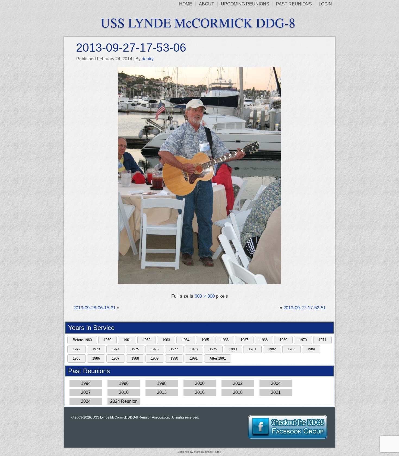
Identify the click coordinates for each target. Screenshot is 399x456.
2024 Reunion (124, 401)
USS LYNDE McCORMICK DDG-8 (198, 22)
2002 (238, 383)
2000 (200, 383)
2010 (124, 392)
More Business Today (207, 451)
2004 (276, 383)
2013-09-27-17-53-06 (131, 47)
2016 (200, 392)
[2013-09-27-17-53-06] (199, 284)
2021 (276, 392)
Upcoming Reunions (245, 4)
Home (185, 4)
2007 (86, 392)
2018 (238, 392)
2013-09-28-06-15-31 (94, 307)
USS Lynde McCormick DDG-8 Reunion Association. (131, 417)
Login (325, 4)
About (206, 4)
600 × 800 (205, 296)
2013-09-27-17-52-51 (304, 307)
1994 (86, 383)
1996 (124, 383)
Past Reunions (294, 4)
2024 (86, 401)
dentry (148, 58)
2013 (162, 392)
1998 (162, 383)
